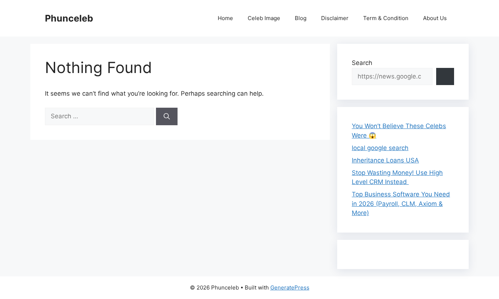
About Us (435, 18)
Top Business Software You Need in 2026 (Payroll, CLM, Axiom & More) (401, 203)
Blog (300, 18)
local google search (380, 148)
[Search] (167, 116)
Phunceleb (69, 18)
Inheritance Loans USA (385, 160)
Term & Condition (385, 18)
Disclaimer (334, 18)
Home (225, 18)
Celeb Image (264, 18)
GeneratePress (289, 287)
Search (362, 62)
